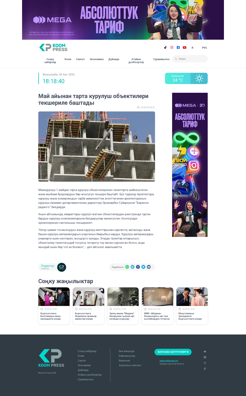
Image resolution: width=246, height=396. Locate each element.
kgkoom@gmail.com (169, 361)
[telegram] (133, 267)
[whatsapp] (127, 267)
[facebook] (138, 267)
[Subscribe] (192, 48)
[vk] (149, 267)
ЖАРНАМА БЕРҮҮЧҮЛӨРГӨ (173, 352)
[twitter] (143, 267)
